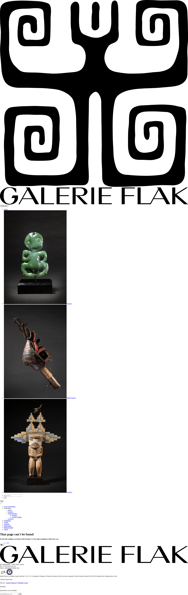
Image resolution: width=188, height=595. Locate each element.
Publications (7, 526)
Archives (10, 519)
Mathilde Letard (23, 583)
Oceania (10, 512)
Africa (6, 209)
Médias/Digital (8, 527)
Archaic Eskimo (17, 517)
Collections (4, 206)
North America (12, 513)
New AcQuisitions (9, 506)
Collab (6, 522)
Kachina (14, 515)
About (6, 529)
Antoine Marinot (11, 583)
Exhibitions (7, 520)
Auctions (6, 524)
